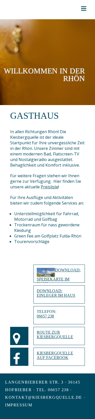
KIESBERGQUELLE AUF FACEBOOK (55, 355)
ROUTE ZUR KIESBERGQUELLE (55, 334)
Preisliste (49, 187)
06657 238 (45, 316)
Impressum (18, 405)
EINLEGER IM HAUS (56, 295)
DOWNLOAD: (68, 270)
